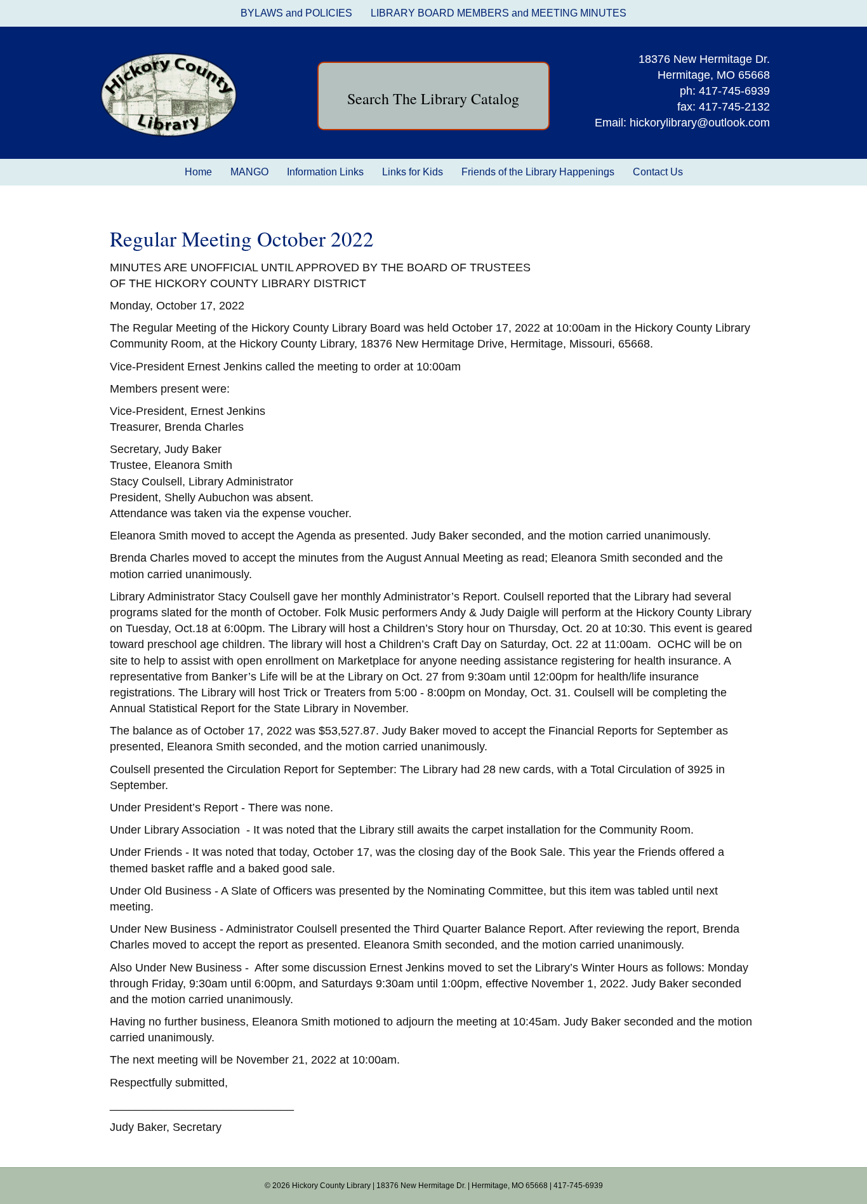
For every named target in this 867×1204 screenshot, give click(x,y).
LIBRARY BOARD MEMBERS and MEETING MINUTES (498, 13)
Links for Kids (412, 171)
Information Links (325, 171)
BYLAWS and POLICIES (296, 13)
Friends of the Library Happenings (537, 171)
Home (198, 171)
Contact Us (658, 171)
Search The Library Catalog (433, 98)
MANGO (249, 171)
